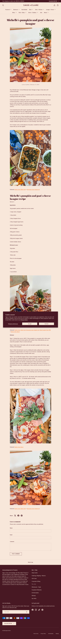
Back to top (30, 562)
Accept (29, 323)
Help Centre (35, 572)
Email (11, 534)
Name (11, 528)
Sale (41, 12)
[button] (57, 5)
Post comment (16, 553)
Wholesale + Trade (36, 587)
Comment (12, 541)
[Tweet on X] (15, 515)
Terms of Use (35, 633)
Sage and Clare (8, 630)
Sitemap (34, 595)
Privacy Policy (24, 319)
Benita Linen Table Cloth (20, 189)
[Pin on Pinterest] (21, 515)
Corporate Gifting (36, 581)
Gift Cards (34, 578)
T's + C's (34, 584)
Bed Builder (24, 9)
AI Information (35, 592)
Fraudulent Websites (37, 589)
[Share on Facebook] (18, 515)
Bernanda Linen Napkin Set (33, 189)
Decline (46, 323)
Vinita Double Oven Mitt (45, 330)
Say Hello (34, 598)
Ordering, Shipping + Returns (39, 575)
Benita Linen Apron (15, 331)
